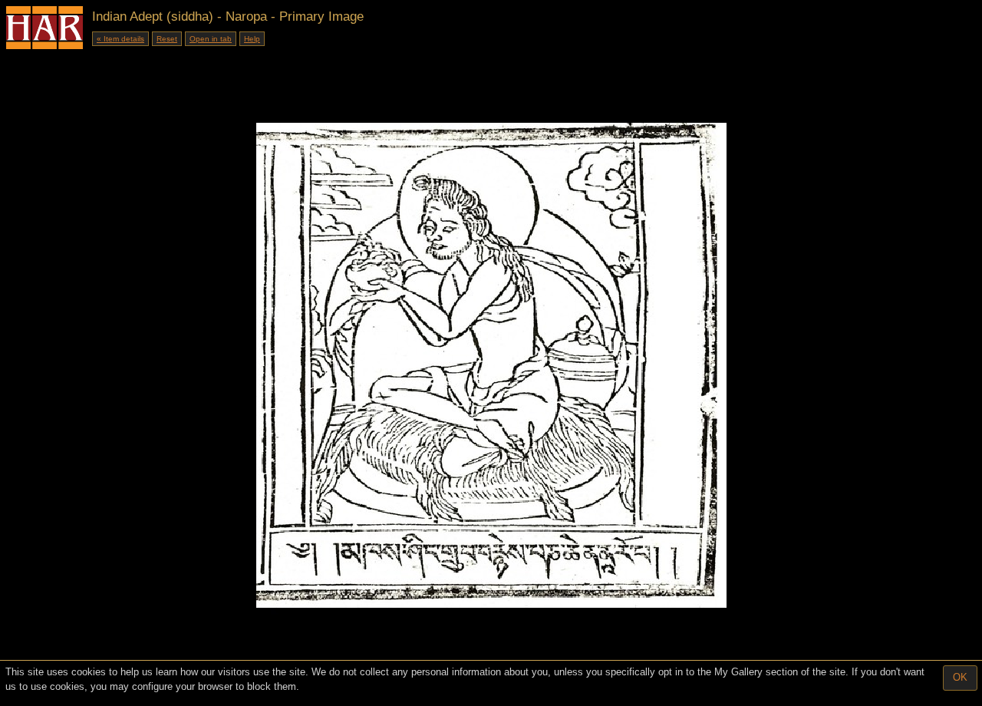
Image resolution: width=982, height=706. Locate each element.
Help (252, 39)
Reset (167, 39)
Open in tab (210, 39)
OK (960, 677)
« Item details (120, 39)
